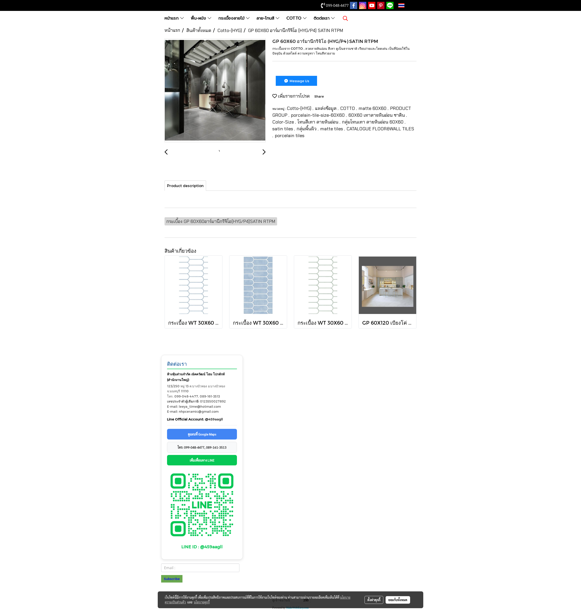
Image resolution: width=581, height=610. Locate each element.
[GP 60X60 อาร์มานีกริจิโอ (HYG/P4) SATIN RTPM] (215, 91)
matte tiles (332, 129)
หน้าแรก (172, 18)
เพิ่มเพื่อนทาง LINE (202, 460)
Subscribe (172, 579)
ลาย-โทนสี (266, 18)
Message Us (299, 81)
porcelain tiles (289, 135)
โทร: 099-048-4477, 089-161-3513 (202, 447)
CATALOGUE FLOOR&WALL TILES (380, 129)
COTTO (294, 18)
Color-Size (283, 122)
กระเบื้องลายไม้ (232, 18)
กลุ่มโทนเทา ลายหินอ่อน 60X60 (373, 122)
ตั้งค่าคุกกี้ (373, 600)
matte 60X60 (373, 108)
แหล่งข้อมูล (326, 108)
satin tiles (283, 129)
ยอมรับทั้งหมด (397, 600)
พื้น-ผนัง (199, 18)
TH (408, 5)
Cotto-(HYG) (300, 108)
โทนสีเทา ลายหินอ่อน (319, 122)
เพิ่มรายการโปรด (293, 96)
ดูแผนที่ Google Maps (202, 434)
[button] (345, 18)
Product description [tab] (185, 185)
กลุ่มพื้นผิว (307, 129)
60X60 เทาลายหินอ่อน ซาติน (377, 115)
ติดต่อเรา (322, 18)
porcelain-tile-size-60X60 (318, 115)
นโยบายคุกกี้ (202, 602)
